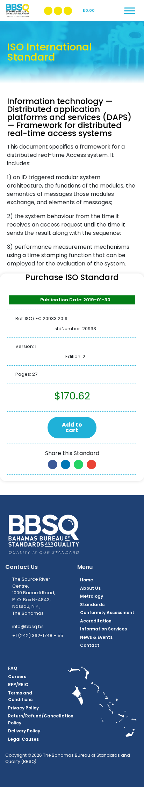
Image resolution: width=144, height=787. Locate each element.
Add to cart (72, 427)
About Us (90, 588)
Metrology (91, 596)
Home (86, 580)
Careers (17, 676)
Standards (92, 604)
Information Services (103, 629)
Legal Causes (23, 739)
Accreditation (95, 621)
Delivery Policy (24, 731)
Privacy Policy (23, 708)
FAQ (12, 668)
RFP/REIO (18, 684)
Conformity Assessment (107, 612)
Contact (89, 645)
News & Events (96, 637)
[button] (52, 464)
